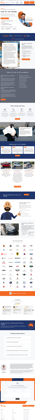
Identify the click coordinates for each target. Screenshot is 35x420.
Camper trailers (14, 412)
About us (21, 0)
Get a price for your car (5, 18)
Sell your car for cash (26, 409)
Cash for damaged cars (23, 80)
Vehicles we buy (13, 2)
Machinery (13, 418)
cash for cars (27, 55)
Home (0, 6)
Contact (28, 0)
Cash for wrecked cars (23, 87)
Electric (13, 417)
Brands (15, 0)
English (2, 419)
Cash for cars (7, 2)
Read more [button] (4, 311)
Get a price (27, 2)
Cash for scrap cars (23, 84)
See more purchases (17, 186)
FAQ (18, 0)
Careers (24, 0)
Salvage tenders (17, 2)
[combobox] (2, 419)
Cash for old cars (22, 83)
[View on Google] (3, 307)
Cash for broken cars (23, 79)
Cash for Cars (4, 6)
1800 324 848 (32, 0)
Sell (12, 409)
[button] (7, 2)
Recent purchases (11, 0)
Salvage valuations (21, 2)
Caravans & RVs (14, 413)
